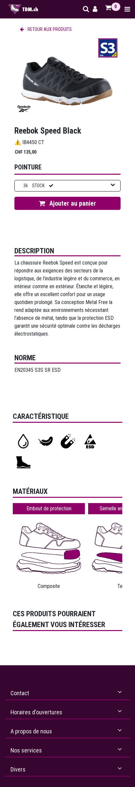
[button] (67, 203)
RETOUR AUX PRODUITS (49, 29)
